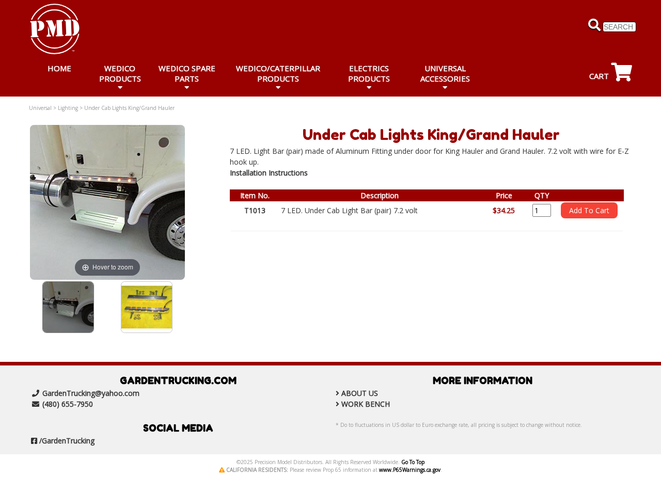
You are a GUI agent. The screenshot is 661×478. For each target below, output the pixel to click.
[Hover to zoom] (107, 201)
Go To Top (412, 462)
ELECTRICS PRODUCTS (369, 73)
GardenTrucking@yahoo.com (90, 393)
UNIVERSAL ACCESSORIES (445, 73)
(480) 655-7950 (67, 404)
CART (600, 76)
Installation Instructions (269, 173)
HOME (59, 68)
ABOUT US (359, 393)
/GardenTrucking (67, 440)
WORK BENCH (365, 404)
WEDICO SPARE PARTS (187, 73)
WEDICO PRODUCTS (120, 73)
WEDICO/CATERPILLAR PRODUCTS (278, 73)
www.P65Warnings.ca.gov (409, 469)
